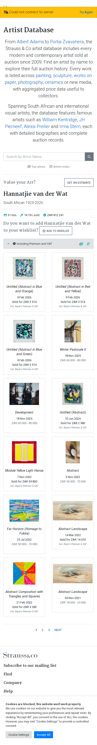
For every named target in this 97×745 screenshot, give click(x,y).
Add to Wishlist (57, 231)
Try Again (86, 12)
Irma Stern (70, 126)
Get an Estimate (79, 182)
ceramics (54, 82)
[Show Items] (8, 243)
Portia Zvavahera (67, 41)
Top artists (38, 166)
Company (13, 683)
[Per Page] (81, 244)
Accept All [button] (43, 734)
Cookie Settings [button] (18, 734)
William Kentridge (59, 119)
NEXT (58, 630)
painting (43, 75)
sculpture (62, 75)
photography (30, 82)
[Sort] (88, 244)
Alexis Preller (37, 126)
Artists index (61, 166)
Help (8, 691)
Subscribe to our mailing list (30, 666)
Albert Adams (30, 41)
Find (8, 674)
